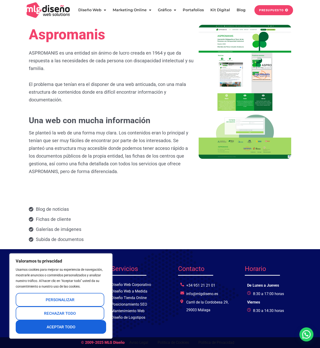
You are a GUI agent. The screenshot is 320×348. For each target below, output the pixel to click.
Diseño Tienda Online (129, 298)
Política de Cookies (173, 342)
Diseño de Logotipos (128, 317)
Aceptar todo (61, 327)
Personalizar (60, 299)
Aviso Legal (138, 342)
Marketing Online (130, 10)
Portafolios (193, 10)
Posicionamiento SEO (129, 304)
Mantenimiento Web (128, 311)
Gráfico (164, 10)
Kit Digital (220, 10)
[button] (306, 334)
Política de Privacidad (216, 342)
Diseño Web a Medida (129, 291)
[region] (60, 296)
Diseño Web (89, 10)
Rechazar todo (60, 313)
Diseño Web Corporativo (131, 284)
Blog (241, 10)
